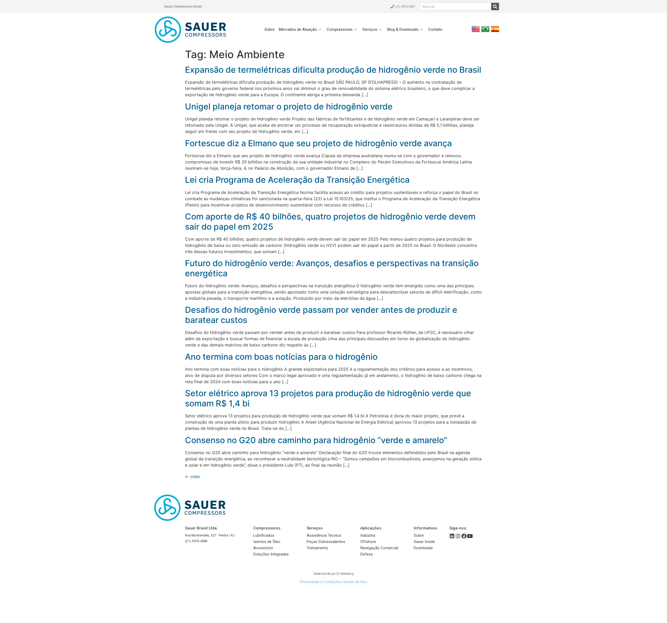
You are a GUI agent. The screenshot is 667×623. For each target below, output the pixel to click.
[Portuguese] (485, 31)
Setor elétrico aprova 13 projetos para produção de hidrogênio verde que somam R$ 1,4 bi (328, 398)
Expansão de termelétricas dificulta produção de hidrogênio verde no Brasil (333, 70)
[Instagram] (458, 536)
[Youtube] (470, 536)
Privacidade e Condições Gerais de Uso (333, 581)
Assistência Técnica (324, 535)
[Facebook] (464, 536)
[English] (476, 31)
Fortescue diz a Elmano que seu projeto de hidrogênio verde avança (318, 143)
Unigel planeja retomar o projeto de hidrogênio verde (289, 106)
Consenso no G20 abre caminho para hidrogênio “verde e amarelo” (316, 440)
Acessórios (263, 548)
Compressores (340, 29)
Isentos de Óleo (266, 541)
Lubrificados (263, 535)
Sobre (269, 29)
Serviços (369, 29)
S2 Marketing (345, 574)
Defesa (366, 554)
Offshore (368, 541)
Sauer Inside (424, 541)
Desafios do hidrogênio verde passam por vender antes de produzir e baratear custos (321, 315)
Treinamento (317, 548)
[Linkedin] (452, 536)
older (192, 476)
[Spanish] (495, 31)
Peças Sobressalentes (326, 541)
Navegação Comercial (379, 548)
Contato (435, 29)
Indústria (367, 535)
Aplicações (370, 528)
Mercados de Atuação (298, 29)
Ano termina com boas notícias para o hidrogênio (282, 357)
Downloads (423, 548)
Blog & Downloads (402, 29)
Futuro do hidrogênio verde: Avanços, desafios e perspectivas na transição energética (332, 268)
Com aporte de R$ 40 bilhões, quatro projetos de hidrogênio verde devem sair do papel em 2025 (330, 221)
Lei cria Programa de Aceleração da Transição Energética (297, 180)
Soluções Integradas (271, 554)
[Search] (495, 6)
